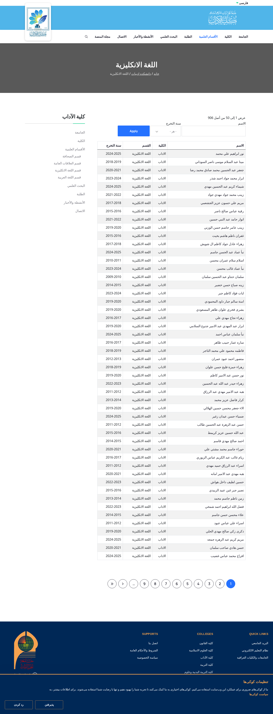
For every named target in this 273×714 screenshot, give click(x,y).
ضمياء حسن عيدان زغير (228, 416)
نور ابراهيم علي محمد (230, 153)
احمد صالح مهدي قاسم (229, 441)
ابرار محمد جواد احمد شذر (227, 178)
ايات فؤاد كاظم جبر (231, 293)
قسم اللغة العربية (69, 177)
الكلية (228, 36)
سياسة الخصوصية (147, 657)
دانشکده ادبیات (141, 74)
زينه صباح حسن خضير (229, 285)
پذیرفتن (49, 704)
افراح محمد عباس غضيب (227, 556)
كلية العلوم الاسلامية (201, 650)
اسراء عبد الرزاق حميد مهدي (225, 465)
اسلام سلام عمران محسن (227, 260)
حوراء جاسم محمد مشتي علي (224, 449)
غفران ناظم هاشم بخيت (228, 235)
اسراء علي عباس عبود (229, 523)
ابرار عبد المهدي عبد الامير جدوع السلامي (216, 326)
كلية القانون (206, 643)
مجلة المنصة (102, 36)
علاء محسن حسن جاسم (228, 515)
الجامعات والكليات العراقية (252, 657)
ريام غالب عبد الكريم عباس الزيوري (220, 457)
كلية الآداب (206, 657)
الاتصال (122, 36)
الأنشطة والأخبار (143, 36)
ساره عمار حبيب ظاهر (229, 342)
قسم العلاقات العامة (67, 163)
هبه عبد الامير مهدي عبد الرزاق (223, 391)
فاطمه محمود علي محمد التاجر (223, 350)
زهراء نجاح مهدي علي (229, 318)
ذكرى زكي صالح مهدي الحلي (225, 531)
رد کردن (19, 704)
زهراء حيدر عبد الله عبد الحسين (223, 383)
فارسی (243, 3)
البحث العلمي (168, 36)
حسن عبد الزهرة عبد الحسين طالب (220, 424)
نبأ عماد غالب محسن (230, 268)
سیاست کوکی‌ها (258, 694)
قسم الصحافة (72, 156)
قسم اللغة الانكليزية (68, 170)
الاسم (242, 123)
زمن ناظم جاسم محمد (229, 498)
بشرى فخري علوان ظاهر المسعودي (220, 309)
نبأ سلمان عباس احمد (230, 334)
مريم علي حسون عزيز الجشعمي (222, 203)
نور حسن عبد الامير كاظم (227, 375)
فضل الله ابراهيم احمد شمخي (224, 506)
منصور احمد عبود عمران (228, 359)
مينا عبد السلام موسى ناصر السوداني (219, 162)
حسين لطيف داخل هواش (227, 482)
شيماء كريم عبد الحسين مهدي (224, 186)
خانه (156, 74)
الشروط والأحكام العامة (144, 650)
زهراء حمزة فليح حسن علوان (224, 367)
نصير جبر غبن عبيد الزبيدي (226, 490)
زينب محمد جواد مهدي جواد (226, 194)
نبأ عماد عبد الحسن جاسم (227, 252)
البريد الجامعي (260, 643)
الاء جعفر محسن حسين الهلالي (223, 408)
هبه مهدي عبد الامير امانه (227, 474)
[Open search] (86, 36)
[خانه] (26, 650)
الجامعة (243, 36)
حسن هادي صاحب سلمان (227, 547)
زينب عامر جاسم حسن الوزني (224, 227)
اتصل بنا (153, 643)
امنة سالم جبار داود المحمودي (224, 301)
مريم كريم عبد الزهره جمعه (225, 539)
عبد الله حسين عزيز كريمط (226, 432)
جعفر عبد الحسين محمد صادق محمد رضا (217, 170)
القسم (146, 145)
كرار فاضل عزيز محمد (229, 400)
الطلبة (188, 36)
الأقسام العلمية (208, 36)
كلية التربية (206, 664)
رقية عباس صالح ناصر (229, 211)
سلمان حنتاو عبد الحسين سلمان (223, 277)
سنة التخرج (173, 123)
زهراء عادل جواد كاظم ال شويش (222, 244)
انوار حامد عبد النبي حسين (226, 219)
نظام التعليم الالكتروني (255, 650)
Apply (134, 131)
